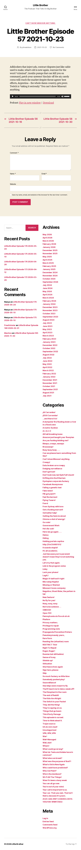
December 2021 (50, 380)
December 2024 (50, 272)
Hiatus (45, 535)
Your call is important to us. (55, 790)
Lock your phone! (50, 572)
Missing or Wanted (51, 585)
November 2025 (50, 253)
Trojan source (49, 724)
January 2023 (49, 342)
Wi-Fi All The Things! (52, 777)
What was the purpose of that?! (57, 761)
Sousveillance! (49, 682)
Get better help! (50, 513)
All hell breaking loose (52, 434)
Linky (45, 569)
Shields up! (48, 660)
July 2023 (47, 323)
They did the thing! (51, 705)
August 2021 (48, 392)
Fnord (45, 503)
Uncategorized (49, 730)
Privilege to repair (51, 626)
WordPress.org (50, 828)
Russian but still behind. (53, 654)
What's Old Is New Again (54, 764)
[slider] (67, 96)
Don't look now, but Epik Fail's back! (58, 475)
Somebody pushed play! (54, 679)
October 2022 (49, 348)
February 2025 (49, 266)
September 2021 (50, 389)
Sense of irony (49, 657)
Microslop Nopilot (51, 582)
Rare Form (47, 638)
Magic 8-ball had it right (53, 578)
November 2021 (50, 383)
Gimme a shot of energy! (54, 519)
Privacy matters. (50, 622)
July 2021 (47, 396)
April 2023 (47, 332)
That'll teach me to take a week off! (58, 689)
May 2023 (47, 329)
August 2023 (48, 320)
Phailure (46, 619)
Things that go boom (52, 711)
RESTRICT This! (50, 645)
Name (13, 174)
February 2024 (49, 301)
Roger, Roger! (49, 651)
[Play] (13, 96)
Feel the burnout (50, 497)
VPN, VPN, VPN (49, 733)
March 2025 (48, 263)
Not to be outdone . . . (52, 607)
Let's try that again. (51, 563)
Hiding (46, 538)
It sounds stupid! (50, 548)
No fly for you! (49, 600)
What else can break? (52, 758)
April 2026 (47, 238)
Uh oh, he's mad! (50, 727)
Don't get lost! (49, 472)
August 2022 (48, 355)
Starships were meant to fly (55, 686)
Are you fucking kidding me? (56, 440)
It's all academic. (50, 551)
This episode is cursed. (53, 717)
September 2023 (50, 317)
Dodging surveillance (52, 468)
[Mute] (62, 96)
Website (13, 184)
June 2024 (47, 288)
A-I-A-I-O (47, 431)
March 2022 (48, 370)
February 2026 (49, 244)
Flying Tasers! (49, 500)
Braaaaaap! (48, 447)
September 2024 (50, 282)
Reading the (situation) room (56, 641)
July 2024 (47, 285)
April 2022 (47, 367)
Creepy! (46, 462)
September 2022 (50, 351)
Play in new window (30, 102)
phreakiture (26, 47)
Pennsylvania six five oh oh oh (56, 616)
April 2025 (47, 260)
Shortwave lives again (53, 667)
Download (48, 102)
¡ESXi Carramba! (50, 415)
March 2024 (48, 298)
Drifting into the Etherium (54, 478)
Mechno (7, 333)
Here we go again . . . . (52, 532)
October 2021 (49, 386)
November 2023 (50, 310)
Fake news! (48, 491)
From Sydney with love (53, 506)
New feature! (48, 597)
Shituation (47, 664)
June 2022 (47, 361)
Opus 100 (47, 613)
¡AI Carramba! (49, 412)
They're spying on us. (52, 708)
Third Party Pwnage (52, 714)
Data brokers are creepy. (54, 465)
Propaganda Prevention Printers (57, 632)
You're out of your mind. (53, 787)
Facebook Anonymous (53, 484)
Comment (14, 153)
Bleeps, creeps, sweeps (53, 443)
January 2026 (49, 247)
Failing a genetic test (52, 487)
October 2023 (49, 313)
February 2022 (49, 374)
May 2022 (47, 364)
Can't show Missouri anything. (40, 23)
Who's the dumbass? (52, 774)
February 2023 (49, 339)
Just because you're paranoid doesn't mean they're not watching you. (58, 557)
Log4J (45, 575)
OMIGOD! (47, 610)
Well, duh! (47, 743)
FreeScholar (9, 325)
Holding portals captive (53, 541)
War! (45, 736)
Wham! (46, 746)
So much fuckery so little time (56, 676)
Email (44, 174)
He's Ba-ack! (48, 529)
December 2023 (50, 307)
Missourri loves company (54, 588)
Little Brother (40, 5)
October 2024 (49, 279)
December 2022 (50, 345)
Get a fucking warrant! (53, 510)
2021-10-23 (42, 47)
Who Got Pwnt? (50, 771)
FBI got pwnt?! (49, 494)
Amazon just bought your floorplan (58, 437)
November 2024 (50, 276)
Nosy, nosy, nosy (50, 603)
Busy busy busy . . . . (51, 450)
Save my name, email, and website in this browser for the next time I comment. (40, 195)
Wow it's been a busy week (55, 780)
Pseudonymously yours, (53, 635)
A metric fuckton (50, 428)
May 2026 (47, 234)
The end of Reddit (51, 695)
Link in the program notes (54, 566)
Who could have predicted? (55, 768)
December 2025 (50, 250)
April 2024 (47, 294)
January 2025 (49, 269)
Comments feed (50, 825)
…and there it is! (50, 419)
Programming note (51, 629)
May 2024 (47, 291)
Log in (45, 818)
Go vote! (46, 522)
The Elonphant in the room (54, 692)
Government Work (51, 525)
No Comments (58, 47)
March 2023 (48, 336)
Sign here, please (50, 670)
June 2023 (47, 326)
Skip (45, 673)
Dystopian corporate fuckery (56, 481)
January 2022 (49, 377)
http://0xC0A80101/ (52, 544)
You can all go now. (51, 783)
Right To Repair (50, 648)
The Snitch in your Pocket (54, 701)
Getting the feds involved (54, 516)
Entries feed (48, 821)
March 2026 (48, 241)
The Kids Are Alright (52, 698)
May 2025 (47, 257)
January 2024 (49, 304)
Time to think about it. (52, 720)
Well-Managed (49, 739)
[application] (40, 96)
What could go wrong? (53, 749)
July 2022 (47, 358)
